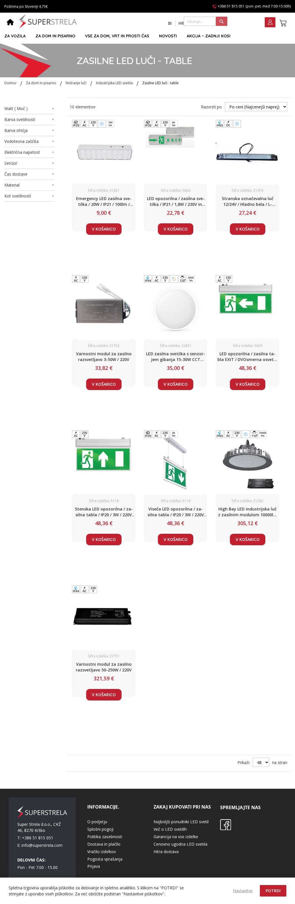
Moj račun (270, 23)
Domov (10, 82)
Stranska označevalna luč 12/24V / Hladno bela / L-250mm (247, 201)
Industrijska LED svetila (115, 82)
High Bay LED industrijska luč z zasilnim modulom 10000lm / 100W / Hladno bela (247, 512)
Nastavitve (243, 890)
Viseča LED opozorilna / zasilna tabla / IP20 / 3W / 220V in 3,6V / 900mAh (176, 512)
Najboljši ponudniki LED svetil (181, 821)
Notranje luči (76, 82)
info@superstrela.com (42, 845)
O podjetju (97, 821)
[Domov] (10, 22)
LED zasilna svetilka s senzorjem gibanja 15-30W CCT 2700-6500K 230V (175, 356)
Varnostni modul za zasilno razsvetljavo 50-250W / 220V (104, 667)
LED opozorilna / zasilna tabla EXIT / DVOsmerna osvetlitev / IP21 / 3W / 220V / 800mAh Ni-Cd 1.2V (248, 356)
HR (181, 23)
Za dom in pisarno (41, 82)
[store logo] (48, 21)
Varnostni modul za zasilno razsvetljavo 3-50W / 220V (104, 356)
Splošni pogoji (100, 829)
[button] (170, 23)
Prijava (93, 866)
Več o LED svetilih (170, 829)
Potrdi (273, 890)
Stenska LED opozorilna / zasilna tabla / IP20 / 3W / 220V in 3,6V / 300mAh (104, 512)
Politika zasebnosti (104, 836)
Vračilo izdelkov (101, 851)
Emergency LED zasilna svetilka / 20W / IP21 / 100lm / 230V (103, 201)
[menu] (145, 36)
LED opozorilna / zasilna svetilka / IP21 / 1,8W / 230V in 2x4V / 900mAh (176, 201)
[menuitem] (15, 36)
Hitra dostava (166, 851)
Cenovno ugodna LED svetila (180, 844)
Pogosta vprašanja (104, 859)
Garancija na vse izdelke (176, 836)
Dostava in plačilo (103, 844)
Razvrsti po (211, 107)
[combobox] (205, 21)
